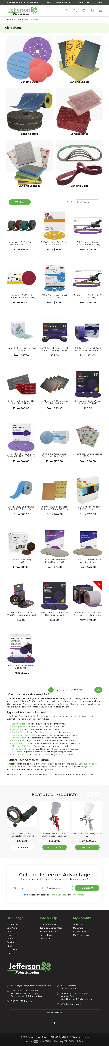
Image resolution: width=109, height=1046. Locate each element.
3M (77, 764)
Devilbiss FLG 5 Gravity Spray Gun (87, 835)
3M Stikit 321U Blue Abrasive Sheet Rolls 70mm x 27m (21, 508)
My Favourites (79, 931)
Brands (10, 953)
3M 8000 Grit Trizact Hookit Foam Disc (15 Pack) (88, 561)
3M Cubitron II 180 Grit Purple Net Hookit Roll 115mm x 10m (88, 614)
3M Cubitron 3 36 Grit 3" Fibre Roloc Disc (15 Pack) (54, 614)
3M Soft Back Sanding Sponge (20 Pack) (88, 455)
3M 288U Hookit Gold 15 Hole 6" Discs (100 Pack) (54, 243)
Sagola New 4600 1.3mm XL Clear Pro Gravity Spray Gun (54, 835)
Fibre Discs (17, 752)
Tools (9, 931)
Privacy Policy (78, 895)
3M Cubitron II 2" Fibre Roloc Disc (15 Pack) (21, 667)
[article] (21, 826)
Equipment (12, 935)
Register (86, 888)
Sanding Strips (79, 133)
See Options (87, 847)
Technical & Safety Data (51, 928)
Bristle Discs (17, 749)
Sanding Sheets (79, 81)
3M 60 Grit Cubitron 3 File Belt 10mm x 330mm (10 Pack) (54, 349)
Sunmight (11, 766)
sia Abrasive (91, 764)
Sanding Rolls (29, 133)
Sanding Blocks (19, 738)
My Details (78, 928)
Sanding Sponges (30, 185)
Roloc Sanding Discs (21, 743)
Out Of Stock (21, 847)
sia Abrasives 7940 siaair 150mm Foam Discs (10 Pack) (21, 296)
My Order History (81, 935)
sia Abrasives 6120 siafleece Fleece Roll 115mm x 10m (21, 243)
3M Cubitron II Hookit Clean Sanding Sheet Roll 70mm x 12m (88, 349)
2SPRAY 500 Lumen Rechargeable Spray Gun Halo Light (22, 835)
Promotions (12, 949)
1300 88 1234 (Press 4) (21, 1001)
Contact (47, 2)
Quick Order (83, 2)
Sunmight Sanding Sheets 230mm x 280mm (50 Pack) (54, 508)
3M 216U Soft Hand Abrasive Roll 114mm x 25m (88, 508)
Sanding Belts (79, 185)
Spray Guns (12, 928)
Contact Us (45, 939)
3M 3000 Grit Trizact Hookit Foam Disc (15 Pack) (54, 561)
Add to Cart (53, 847)
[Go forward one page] (64, 690)
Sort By (69, 202)
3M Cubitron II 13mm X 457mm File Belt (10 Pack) (88, 243)
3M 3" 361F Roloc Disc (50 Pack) (21, 561)
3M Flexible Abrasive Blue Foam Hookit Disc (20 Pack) (54, 455)
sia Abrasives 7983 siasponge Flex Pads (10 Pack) (54, 402)
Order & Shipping (64, 2)
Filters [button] (21, 202)
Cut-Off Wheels (19, 754)
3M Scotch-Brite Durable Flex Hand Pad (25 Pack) (21, 402)
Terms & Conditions (58, 895)
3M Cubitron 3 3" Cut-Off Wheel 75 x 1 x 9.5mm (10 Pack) (21, 614)
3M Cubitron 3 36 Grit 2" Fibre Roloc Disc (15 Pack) (87, 402)
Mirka (82, 764)
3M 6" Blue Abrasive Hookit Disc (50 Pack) (54, 296)
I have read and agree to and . (55, 895)
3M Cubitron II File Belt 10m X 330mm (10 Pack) (88, 296)
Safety (10, 939)
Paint (9, 946)
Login (99, 2)
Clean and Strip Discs (21, 746)
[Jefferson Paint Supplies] (22, 10)
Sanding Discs (29, 81)
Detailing (11, 942)
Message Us (56, 1012)
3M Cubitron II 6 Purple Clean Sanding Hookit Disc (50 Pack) (21, 455)
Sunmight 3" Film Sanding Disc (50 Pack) (21, 349)
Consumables (13, 924)
